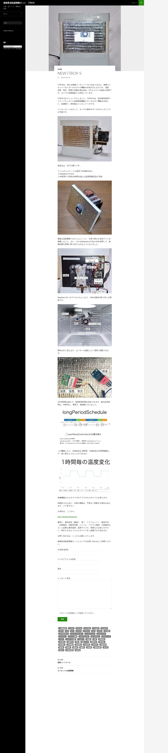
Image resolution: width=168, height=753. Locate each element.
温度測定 (62, 644)
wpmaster (66, 77)
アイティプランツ (8, 30)
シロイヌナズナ (84, 636)
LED (93, 631)
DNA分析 (87, 628)
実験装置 (101, 639)
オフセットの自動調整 (66, 669)
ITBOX (79, 631)
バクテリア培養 (71, 639)
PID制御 (107, 631)
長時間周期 (70, 650)
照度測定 (78, 644)
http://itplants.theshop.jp (67, 517)
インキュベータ (90, 633)
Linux (100, 631)
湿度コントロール (64, 661)
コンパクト (63, 636)
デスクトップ (106, 636)
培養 (95, 639)
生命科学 (94, 644)
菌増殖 (68, 647)
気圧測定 (101, 642)
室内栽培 (62, 642)
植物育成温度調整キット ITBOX (19, 2)
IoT (72, 631)
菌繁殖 (82, 647)
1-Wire (71, 628)
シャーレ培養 (73, 636)
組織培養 (103, 644)
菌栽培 (75, 647)
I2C (67, 631)
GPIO (61, 631)
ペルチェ (81, 639)
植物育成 (93, 642)
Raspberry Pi (64, 633)
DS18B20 (104, 628)
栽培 (77, 642)
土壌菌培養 (63, 628)
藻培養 (89, 647)
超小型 (106, 647)
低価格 (89, 639)
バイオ (61, 639)
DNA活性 (96, 628)
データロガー (95, 636)
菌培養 (61, 647)
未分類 (60, 69)
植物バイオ (85, 642)
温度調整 (70, 644)
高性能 (78, 650)
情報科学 (70, 642)
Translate (18, 48)
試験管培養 (97, 647)
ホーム (133, 2)
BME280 (79, 628)
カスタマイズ (101, 633)
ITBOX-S (86, 631)
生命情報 (86, 644)
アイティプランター (77, 633)
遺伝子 (61, 650)
